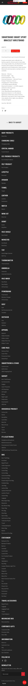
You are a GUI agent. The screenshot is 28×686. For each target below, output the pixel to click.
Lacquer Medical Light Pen (8, 566)
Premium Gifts (5, 632)
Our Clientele (5, 652)
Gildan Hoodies (6, 335)
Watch (3, 209)
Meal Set (4, 422)
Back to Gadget (14, 122)
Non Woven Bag (6, 505)
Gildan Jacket (5, 338)
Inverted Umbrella (6, 274)
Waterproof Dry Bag (7, 533)
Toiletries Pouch (6, 520)
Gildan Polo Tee (6, 341)
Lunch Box (4, 419)
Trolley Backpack (6, 525)
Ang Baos (4, 227)
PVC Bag (4, 510)
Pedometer (5, 399)
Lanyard (4, 568)
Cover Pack (4, 353)
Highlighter (5, 561)
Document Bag (5, 478)
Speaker (4, 183)
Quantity (4, 47)
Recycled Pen (5, 588)
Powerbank (5, 294)
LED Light (4, 392)
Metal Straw (5, 424)
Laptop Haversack (6, 490)
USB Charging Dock (7, 371)
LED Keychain (5, 389)
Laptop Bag (5, 488)
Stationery (4, 201)
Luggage (4, 498)
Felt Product (5, 167)
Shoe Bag (4, 513)
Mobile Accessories (7, 442)
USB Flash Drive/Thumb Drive (9, 450)
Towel (3, 191)
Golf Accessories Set (7, 310)
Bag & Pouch (5, 463)
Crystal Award (5, 152)
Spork (3, 427)
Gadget (3, 384)
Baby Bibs (4, 136)
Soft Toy (4, 256)
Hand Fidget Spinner (7, 253)
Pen (3, 581)
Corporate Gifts (6, 629)
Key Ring (4, 563)
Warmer (4, 432)
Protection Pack (6, 356)
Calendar (4, 548)
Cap (3, 320)
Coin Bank (4, 243)
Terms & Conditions (7, 650)
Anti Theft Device (6, 379)
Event (3, 225)
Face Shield (4, 235)
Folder (3, 558)
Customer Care (5, 645)
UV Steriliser (5, 287)
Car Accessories (6, 382)
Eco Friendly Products (7, 159)
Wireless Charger (6, 297)
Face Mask (4, 282)
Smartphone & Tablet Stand (9, 445)
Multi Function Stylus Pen (8, 578)
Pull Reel (4, 596)
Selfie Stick (4, 369)
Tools (3, 430)
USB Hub (4, 404)
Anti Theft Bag (5, 458)
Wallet (3, 530)
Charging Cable (6, 144)
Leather (4, 199)
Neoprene (4, 503)
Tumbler (4, 312)
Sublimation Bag (6, 518)
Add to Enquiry (15, 51)
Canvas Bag (5, 468)
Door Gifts (4, 634)
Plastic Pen (5, 586)
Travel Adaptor (5, 614)
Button (3, 546)
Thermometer (5, 263)
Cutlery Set (4, 412)
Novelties (4, 245)
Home (3, 414)
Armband (4, 460)
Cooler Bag (4, 470)
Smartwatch (5, 402)
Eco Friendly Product (7, 556)
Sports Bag (4, 515)
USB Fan (4, 325)
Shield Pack (5, 358)
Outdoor (4, 323)
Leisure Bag (5, 495)
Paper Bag (4, 508)
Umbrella (4, 271)
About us (4, 642)
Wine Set (4, 217)
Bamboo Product (6, 543)
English (16, 1)
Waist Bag (4, 528)
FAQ (3, 647)
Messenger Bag (6, 500)
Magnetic (4, 571)
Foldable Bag (5, 483)
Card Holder (5, 551)
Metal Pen (4, 576)
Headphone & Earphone (8, 440)
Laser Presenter (6, 387)
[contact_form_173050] (24, 682)
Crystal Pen (5, 553)
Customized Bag (6, 475)
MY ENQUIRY (25, 2)
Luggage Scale (5, 609)
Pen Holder (5, 583)
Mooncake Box (5, 622)
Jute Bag (4, 485)
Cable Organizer (6, 465)
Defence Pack (5, 351)
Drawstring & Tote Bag (8, 480)
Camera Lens (5, 366)
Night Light (5, 397)
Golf (3, 307)
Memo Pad (4, 573)
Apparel (4, 333)
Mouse (3, 394)
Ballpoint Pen (5, 541)
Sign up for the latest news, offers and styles (12, 669)
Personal (4, 175)
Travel (3, 523)
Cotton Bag (5, 473)
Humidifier (4, 417)
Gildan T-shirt (5, 343)
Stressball (4, 593)
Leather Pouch (5, 493)
